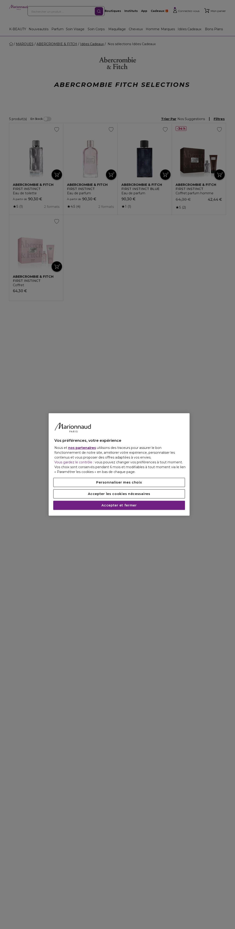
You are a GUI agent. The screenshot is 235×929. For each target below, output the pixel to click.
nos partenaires (82, 448)
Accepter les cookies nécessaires (119, 494)
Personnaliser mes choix (119, 483)
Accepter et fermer (119, 505)
